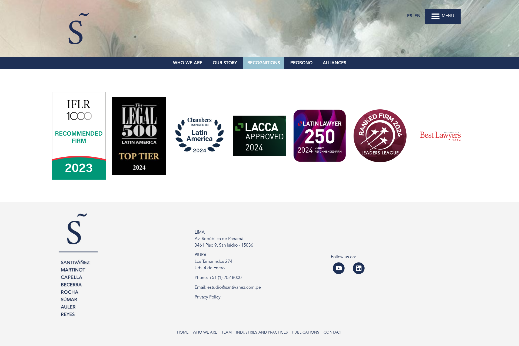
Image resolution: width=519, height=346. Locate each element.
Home (182, 332)
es (409, 16)
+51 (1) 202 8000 (225, 278)
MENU (448, 16)
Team (226, 332)
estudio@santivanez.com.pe (234, 287)
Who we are (205, 332)
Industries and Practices (262, 332)
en (417, 16)
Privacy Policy (208, 297)
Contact (333, 332)
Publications (305, 332)
